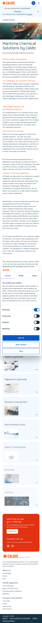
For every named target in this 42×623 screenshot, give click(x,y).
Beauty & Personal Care (10, 588)
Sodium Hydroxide (14, 357)
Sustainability (7, 573)
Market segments (10, 583)
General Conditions (9, 621)
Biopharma (6, 594)
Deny (21, 351)
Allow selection (21, 344)
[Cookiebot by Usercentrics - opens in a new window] (31, 270)
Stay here (17, 11)
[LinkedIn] (8, 546)
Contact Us (12, 531)
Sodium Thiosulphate (15, 447)
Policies (34, 618)
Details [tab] (21, 276)
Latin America (7, 606)
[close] (38, 11)
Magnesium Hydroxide (16, 379)
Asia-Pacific (6, 601)
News (4, 579)
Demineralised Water (15, 424)
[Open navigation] (39, 3)
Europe (5, 604)
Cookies (5, 618)
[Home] (12, 546)
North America (7, 609)
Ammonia (9, 470)
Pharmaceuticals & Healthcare (12, 591)
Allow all (21, 338)
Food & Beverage (8, 586)
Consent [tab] (7, 276)
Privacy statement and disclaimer (20, 618)
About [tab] (34, 276)
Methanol (9, 492)
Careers (5, 576)
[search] (33, 3)
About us (6, 570)
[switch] (37, 316)
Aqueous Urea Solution (16, 402)
